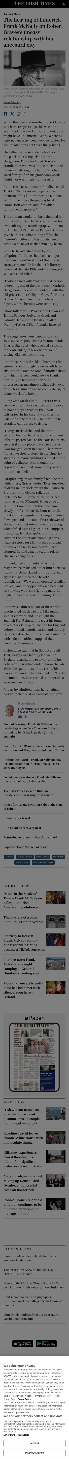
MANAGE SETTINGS (34, 1453)
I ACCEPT (34, 1443)
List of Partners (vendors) (16, 1435)
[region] (34, 1407)
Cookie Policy (24, 1399)
